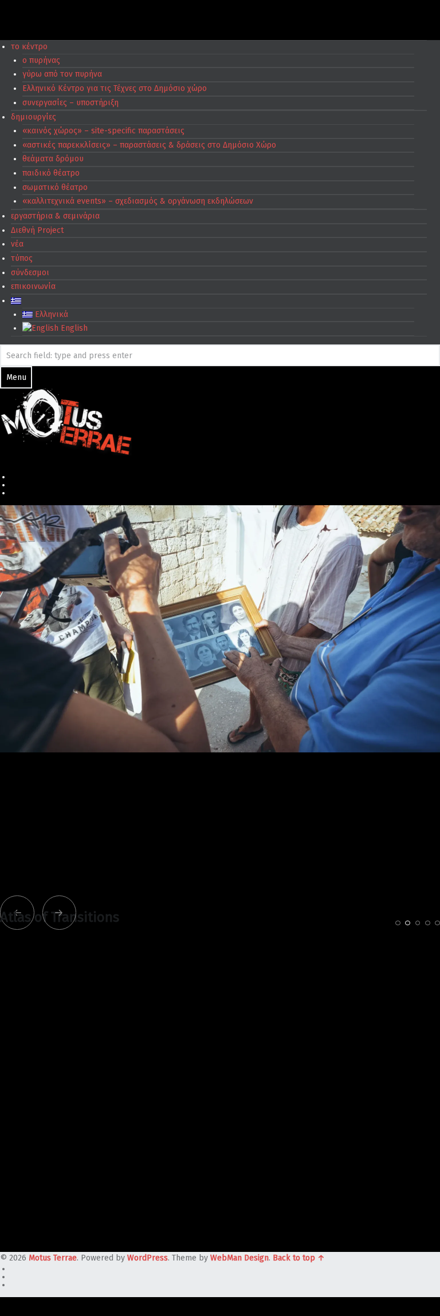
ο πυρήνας (41, 60)
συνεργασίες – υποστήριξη (70, 103)
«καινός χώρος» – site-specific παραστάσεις (103, 131)
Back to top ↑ (299, 1258)
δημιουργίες (33, 117)
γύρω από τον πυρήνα (62, 74)
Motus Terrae (53, 1258)
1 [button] (397, 923)
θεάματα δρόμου (53, 159)
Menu (16, 377)
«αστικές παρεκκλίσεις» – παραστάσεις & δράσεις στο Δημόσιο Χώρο (149, 145)
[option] (220, 871)
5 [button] (437, 923)
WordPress (147, 1258)
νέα (17, 244)
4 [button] (427, 923)
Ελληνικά (50, 314)
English (73, 328)
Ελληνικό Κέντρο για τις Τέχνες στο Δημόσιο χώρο (114, 88)
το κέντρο (29, 46)
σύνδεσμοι (30, 273)
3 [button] (418, 923)
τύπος (22, 258)
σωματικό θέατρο (55, 187)
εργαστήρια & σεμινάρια (55, 216)
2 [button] (407, 923)
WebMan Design (239, 1258)
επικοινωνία (33, 286)
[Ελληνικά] (16, 301)
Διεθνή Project (37, 230)
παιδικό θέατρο (51, 173)
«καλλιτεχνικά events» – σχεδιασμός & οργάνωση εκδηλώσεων (137, 201)
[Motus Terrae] (66, 421)
